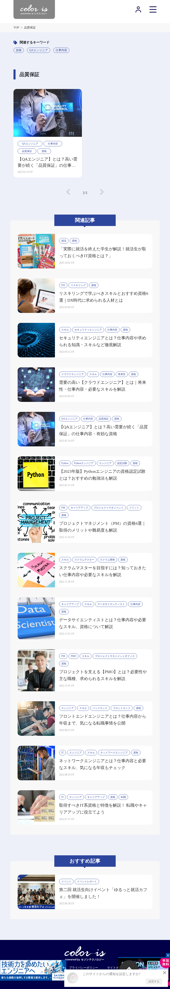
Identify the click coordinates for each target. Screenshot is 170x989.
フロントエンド (121, 708)
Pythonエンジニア (84, 463)
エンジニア (105, 463)
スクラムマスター (84, 559)
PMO (73, 656)
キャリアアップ (79, 507)
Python (64, 463)
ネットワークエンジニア (114, 752)
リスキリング (78, 285)
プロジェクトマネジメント (109, 507)
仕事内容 (61, 50)
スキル (65, 329)
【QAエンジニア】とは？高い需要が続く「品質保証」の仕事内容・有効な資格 (47, 162)
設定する (154, 981)
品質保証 (27, 151)
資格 (19, 50)
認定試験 (122, 463)
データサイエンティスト (111, 604)
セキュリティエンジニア (88, 329)
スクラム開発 (107, 559)
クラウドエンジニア (72, 374)
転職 (123, 797)
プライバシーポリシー (83, 967)
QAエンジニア (38, 50)
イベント (66, 881)
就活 (63, 240)
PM (63, 507)
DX (63, 285)
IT (62, 752)
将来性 (121, 374)
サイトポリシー (117, 967)
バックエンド (99, 708)
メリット (134, 507)
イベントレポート (87, 881)
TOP (16, 27)
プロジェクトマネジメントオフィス (115, 656)
